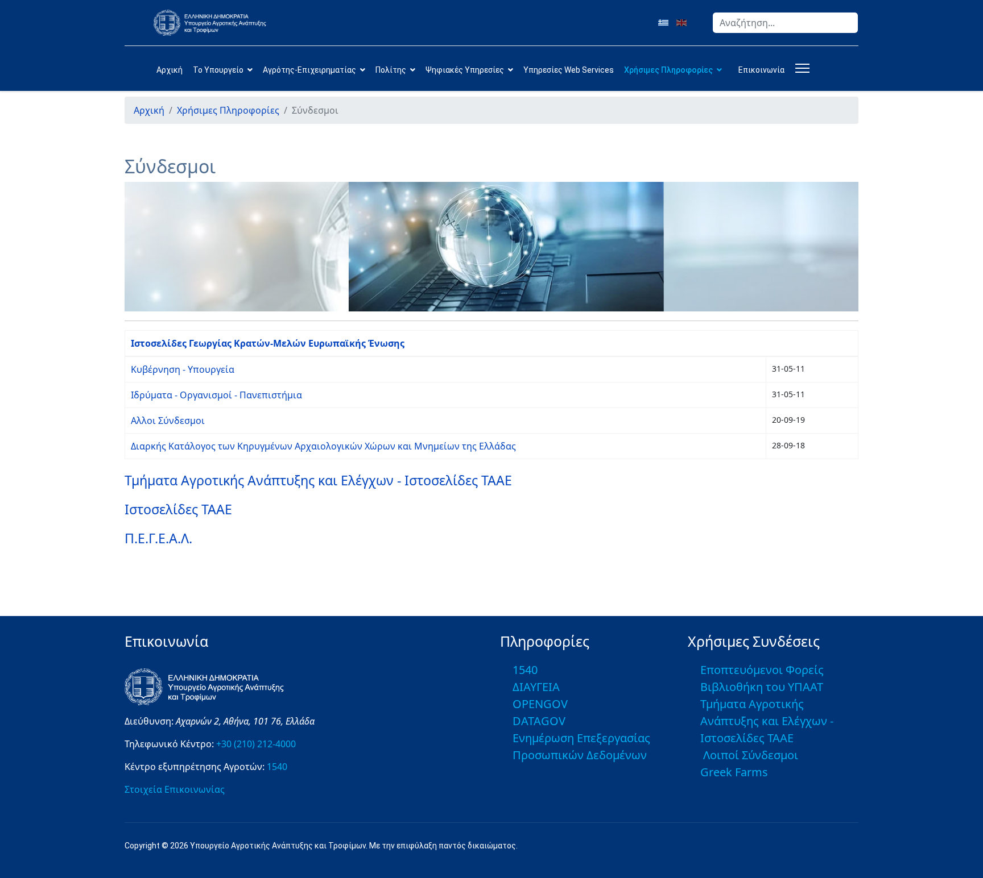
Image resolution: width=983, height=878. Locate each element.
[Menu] (800, 68)
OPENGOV (540, 703)
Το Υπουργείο (218, 69)
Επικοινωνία (761, 69)
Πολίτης (390, 69)
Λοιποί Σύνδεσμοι (750, 755)
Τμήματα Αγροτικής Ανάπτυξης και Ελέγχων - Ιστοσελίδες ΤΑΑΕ (318, 480)
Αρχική (169, 69)
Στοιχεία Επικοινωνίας (175, 789)
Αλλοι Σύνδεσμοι (168, 420)
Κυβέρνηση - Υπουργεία (182, 369)
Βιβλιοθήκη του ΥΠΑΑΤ (761, 686)
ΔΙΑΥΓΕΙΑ (536, 686)
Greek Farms (734, 772)
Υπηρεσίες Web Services (568, 69)
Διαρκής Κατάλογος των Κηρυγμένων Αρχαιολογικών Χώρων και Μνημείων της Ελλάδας (323, 446)
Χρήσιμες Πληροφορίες (668, 69)
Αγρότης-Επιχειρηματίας (309, 69)
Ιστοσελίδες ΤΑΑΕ (178, 509)
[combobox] (785, 23)
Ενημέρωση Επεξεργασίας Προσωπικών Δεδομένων (581, 746)
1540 (277, 766)
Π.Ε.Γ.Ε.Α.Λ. (158, 538)
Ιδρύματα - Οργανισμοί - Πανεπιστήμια (216, 395)
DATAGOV (539, 721)
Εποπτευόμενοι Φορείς (762, 669)
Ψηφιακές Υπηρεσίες (465, 69)
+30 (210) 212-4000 (256, 744)
